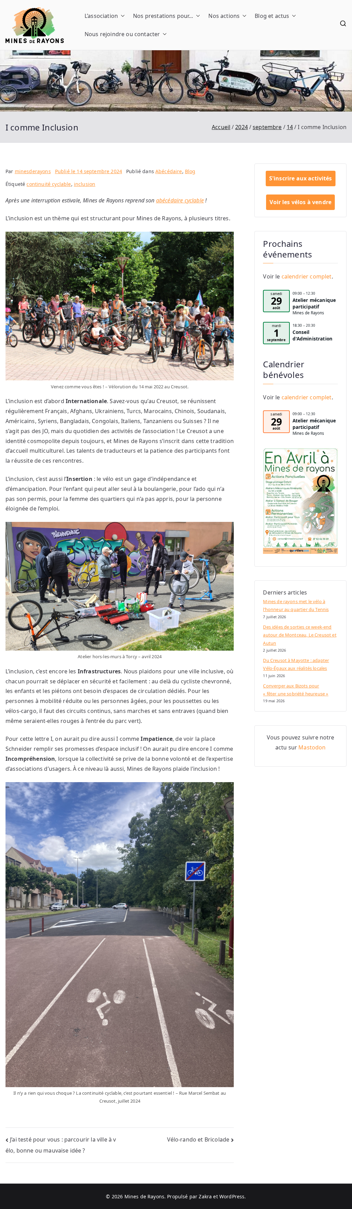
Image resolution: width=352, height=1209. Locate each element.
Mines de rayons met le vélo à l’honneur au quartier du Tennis (296, 605)
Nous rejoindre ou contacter (122, 34)
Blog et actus (272, 16)
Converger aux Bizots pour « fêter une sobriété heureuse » (295, 690)
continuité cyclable (48, 184)
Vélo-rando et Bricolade (198, 1139)
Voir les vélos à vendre (300, 202)
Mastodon (312, 747)
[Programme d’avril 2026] (300, 501)
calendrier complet (307, 276)
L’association (101, 16)
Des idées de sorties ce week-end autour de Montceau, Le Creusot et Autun (299, 635)
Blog (190, 171)
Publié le (88, 171)
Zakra (205, 1196)
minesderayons (33, 171)
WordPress (231, 1196)
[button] (121, 16)
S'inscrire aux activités (300, 178)
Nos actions (224, 16)
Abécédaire (168, 171)
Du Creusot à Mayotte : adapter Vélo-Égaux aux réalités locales (296, 664)
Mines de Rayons (144, 1196)
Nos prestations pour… (163, 16)
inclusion (84, 184)
